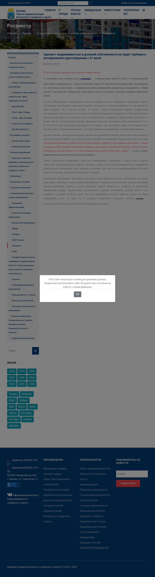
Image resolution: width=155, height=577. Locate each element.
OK (77, 294)
